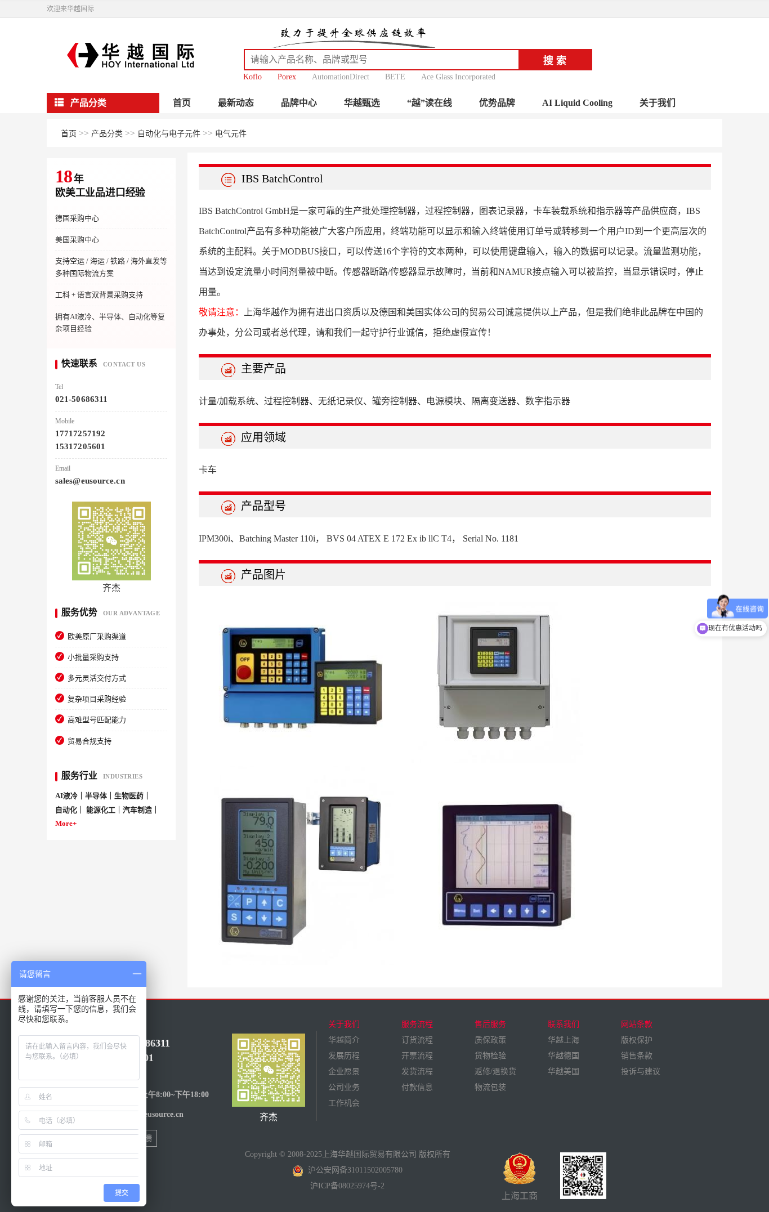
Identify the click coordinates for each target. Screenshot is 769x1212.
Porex (287, 77)
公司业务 (344, 1087)
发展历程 (344, 1056)
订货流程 (417, 1040)
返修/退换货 (495, 1071)
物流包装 (490, 1087)
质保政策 (490, 1040)
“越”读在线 (429, 103)
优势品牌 (497, 103)
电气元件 (231, 133)
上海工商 (520, 1196)
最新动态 (236, 103)
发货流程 (417, 1071)
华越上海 (563, 1040)
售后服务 (490, 1024)
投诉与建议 (640, 1071)
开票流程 (417, 1056)
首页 (182, 103)
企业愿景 (344, 1071)
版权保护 (636, 1040)
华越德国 (563, 1056)
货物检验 (490, 1056)
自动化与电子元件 (168, 133)
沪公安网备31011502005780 (353, 1170)
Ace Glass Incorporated (458, 77)
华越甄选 (362, 103)
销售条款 (636, 1056)
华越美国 (563, 1071)
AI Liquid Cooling (577, 103)
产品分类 (107, 133)
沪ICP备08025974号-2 (347, 1186)
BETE (395, 77)
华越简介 (344, 1040)
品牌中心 (299, 103)
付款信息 (417, 1087)
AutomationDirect (340, 77)
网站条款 (636, 1024)
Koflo (252, 77)
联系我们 (563, 1024)
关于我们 (658, 103)
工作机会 (344, 1103)
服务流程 (417, 1024)
